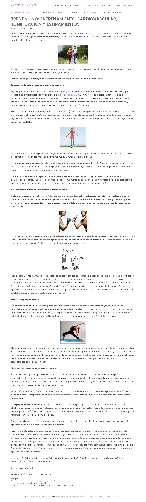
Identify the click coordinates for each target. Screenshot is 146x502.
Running (57, 481)
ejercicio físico (46, 196)
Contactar (128, 5)
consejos (24, 481)
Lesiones (44, 481)
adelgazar (17, 481)
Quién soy (106, 5)
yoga (62, 481)
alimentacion (60, 5)
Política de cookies (96, 496)
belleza (117, 5)
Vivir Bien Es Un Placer (39, 496)
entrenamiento (34, 481)
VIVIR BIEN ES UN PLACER (23, 5)
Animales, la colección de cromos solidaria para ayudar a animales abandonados (43, 485)
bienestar (74, 5)
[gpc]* (85, 496)
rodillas (50, 481)
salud (96, 5)
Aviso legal (117, 496)
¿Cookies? (109, 496)
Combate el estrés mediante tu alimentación (30, 483)
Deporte (87, 5)
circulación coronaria (70, 94)
